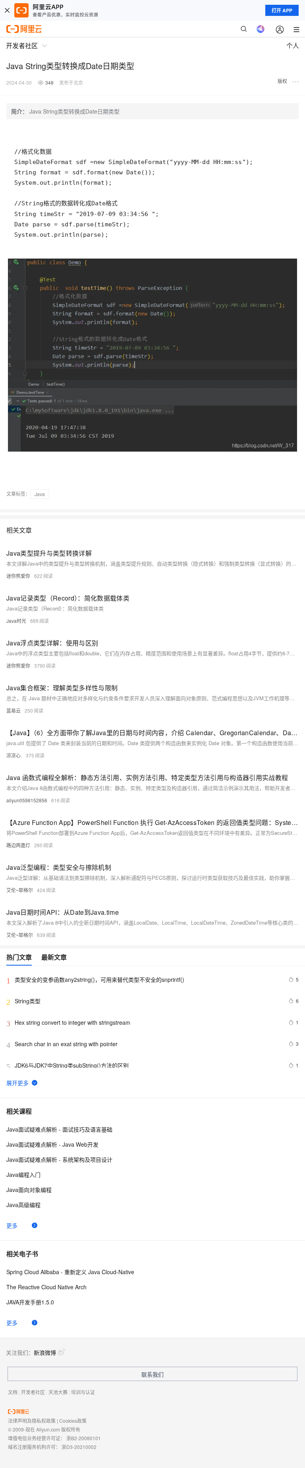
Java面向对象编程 (29, 1190)
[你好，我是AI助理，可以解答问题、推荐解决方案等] (260, 29)
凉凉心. (14, 755)
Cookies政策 (73, 1420)
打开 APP (282, 10)
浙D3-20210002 (79, 1446)
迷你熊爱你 (18, 575)
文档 (12, 1392)
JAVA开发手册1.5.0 (30, 1302)
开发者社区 (33, 1392)
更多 (11, 1225)
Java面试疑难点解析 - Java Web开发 (52, 1144)
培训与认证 (83, 1392)
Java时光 (16, 620)
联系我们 (152, 1374)
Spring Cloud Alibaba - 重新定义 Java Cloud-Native (70, 1272)
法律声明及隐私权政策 (32, 1420)
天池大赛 (58, 1392)
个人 (292, 45)
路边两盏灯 (18, 845)
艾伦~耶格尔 (19, 890)
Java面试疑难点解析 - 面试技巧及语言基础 (59, 1129)
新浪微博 (45, 1352)
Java (40, 494)
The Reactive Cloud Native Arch (46, 1287)
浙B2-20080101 (83, 1438)
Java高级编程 (23, 1205)
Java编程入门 (23, 1174)
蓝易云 (13, 710)
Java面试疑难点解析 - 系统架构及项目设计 (59, 1159)
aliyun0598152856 (26, 800)
